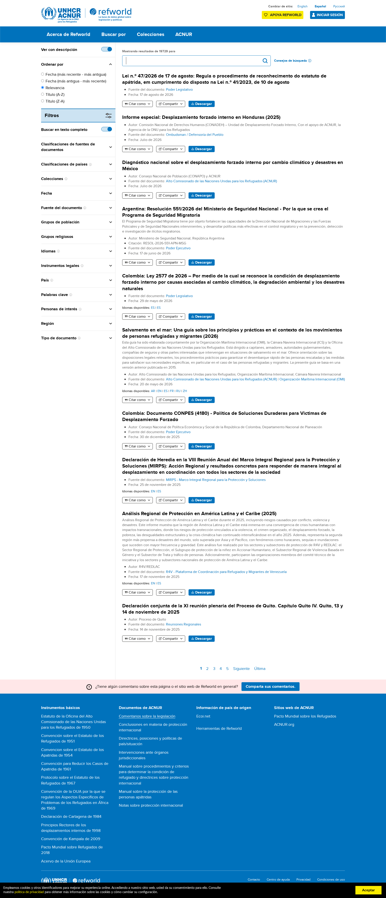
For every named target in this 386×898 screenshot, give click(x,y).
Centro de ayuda (278, 879)
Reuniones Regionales (183, 624)
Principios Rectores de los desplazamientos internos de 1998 (71, 827)
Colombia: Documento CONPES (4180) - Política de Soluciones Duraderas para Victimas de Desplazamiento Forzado (224, 416)
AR (153, 390)
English (303, 6)
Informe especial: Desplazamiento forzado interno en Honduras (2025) (201, 117)
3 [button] (215, 668)
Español (320, 6)
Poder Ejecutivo (178, 248)
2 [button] (208, 668)
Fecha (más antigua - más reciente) (76, 81)
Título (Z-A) (55, 101)
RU (178, 390)
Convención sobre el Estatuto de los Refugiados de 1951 (72, 738)
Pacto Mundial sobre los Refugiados (305, 716)
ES (153, 307)
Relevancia (55, 87)
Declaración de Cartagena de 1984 (71, 816)
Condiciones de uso (331, 879)
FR (172, 390)
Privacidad (303, 879)
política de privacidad (29, 892)
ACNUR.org (284, 724)
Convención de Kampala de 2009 (70, 838)
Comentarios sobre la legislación (147, 716)
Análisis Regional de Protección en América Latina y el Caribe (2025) (199, 513)
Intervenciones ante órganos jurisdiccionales (143, 755)
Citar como (137, 103)
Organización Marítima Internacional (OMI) (312, 379)
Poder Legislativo (179, 89)
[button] (87, 64)
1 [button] (201, 669)
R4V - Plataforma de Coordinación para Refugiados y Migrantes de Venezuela (226, 571)
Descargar (203, 103)
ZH (185, 390)
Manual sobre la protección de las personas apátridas (148, 794)
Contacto (254, 879)
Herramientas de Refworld (219, 728)
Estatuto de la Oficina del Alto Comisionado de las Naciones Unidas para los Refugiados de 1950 (73, 721)
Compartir (170, 103)
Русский (339, 6)
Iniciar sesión (330, 14)
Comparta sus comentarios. (271, 686)
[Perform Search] (265, 60)
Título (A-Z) (55, 94)
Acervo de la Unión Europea (65, 861)
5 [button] (228, 668)
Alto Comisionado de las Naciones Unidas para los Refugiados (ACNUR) (221, 181)
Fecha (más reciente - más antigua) (76, 74)
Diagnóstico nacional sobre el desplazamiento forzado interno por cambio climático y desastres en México (232, 165)
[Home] (86, 15)
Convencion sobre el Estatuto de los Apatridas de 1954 (72, 752)
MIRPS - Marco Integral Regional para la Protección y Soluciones (216, 479)
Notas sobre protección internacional (151, 805)
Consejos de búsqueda (290, 61)
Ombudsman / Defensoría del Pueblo (194, 134)
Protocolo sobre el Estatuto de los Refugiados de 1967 (70, 780)
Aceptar (368, 890)
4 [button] (221, 668)
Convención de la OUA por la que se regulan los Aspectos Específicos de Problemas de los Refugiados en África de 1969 (74, 800)
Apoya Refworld (285, 14)
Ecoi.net (203, 716)
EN (159, 390)
